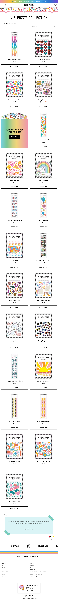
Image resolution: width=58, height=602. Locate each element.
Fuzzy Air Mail (43, 220)
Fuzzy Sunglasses (43, 341)
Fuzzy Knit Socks (14, 300)
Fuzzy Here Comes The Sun (43, 381)
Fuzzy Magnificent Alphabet (14, 220)
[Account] (52, 5)
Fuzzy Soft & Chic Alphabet (14, 381)
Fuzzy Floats (14, 341)
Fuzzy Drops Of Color (43, 140)
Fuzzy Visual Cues (14, 461)
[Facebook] (28, 596)
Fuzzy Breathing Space (43, 260)
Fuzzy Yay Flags (14, 180)
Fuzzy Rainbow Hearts (14, 59)
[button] (2, 5)
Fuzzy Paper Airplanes (43, 300)
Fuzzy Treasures (43, 100)
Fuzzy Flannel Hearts (43, 59)
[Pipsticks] (29, 5)
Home (2, 23)
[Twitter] (30, 596)
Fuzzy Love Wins (14, 501)
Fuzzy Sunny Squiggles (43, 421)
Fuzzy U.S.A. (14, 260)
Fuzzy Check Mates (14, 421)
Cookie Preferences (32, 598)
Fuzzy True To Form (43, 461)
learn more (14, 137)
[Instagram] (26, 596)
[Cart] (55, 5)
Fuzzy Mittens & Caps (14, 100)
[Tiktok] (32, 596)
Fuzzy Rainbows (43, 180)
